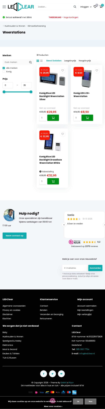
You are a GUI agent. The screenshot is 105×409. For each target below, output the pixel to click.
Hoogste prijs (85, 60)
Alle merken (12, 68)
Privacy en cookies (11, 310)
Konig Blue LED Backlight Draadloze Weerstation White (50, 159)
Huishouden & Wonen (15, 26)
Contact (44, 305)
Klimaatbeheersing (37, 26)
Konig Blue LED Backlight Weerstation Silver (51, 96)
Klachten (7, 318)
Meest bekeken (54, 60)
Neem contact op (14, 235)
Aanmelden (95, 268)
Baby (5, 332)
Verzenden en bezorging (51, 314)
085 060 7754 (82, 349)
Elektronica (8, 345)
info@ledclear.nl (87, 353)
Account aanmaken (87, 305)
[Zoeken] (75, 7)
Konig (8, 71)
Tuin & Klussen (9, 357)
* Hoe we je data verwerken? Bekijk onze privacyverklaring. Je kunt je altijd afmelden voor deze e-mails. (80, 276)
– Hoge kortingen (63, 17)
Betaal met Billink (18, 17)
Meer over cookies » (53, 406)
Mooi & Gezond (10, 349)
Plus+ (71, 382)
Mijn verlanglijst (84, 314)
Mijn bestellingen (85, 310)
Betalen (43, 310)
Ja (78, 401)
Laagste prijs (70, 60)
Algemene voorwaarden (14, 305)
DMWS (64, 382)
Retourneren (46, 318)
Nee (90, 401)
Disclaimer (8, 314)
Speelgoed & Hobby (12, 340)
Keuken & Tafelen (11, 353)
